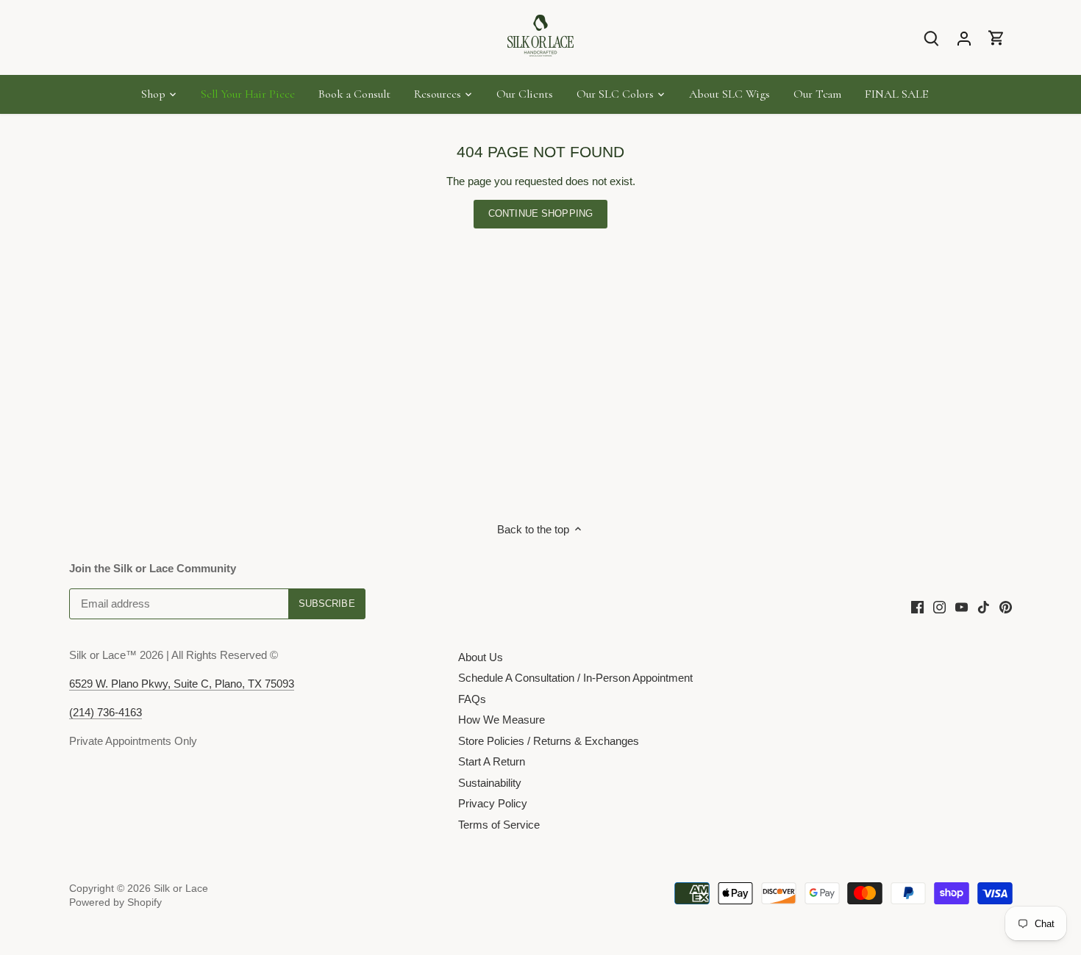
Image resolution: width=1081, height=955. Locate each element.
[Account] (964, 38)
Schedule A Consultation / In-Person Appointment (575, 677)
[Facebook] (917, 605)
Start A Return (491, 761)
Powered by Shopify (115, 902)
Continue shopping (540, 213)
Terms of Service (499, 824)
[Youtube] (961, 605)
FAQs (472, 699)
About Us (480, 657)
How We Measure (501, 719)
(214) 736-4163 (105, 712)
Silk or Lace (181, 888)
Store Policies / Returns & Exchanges (548, 741)
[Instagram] (939, 605)
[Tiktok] (983, 605)
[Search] (932, 38)
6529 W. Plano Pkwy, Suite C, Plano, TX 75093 (181, 683)
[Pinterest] (1005, 605)
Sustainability (489, 782)
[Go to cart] (996, 38)
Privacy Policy (492, 803)
